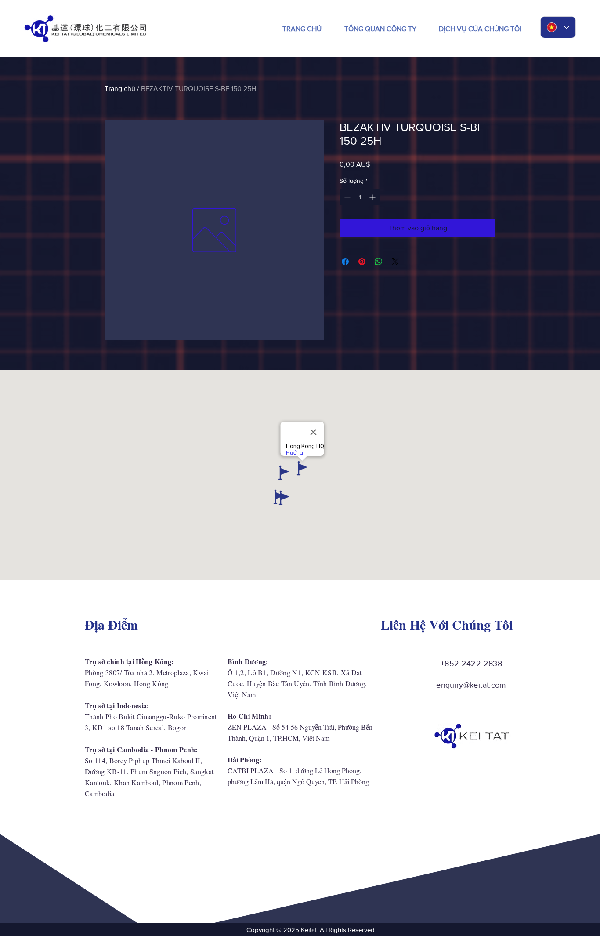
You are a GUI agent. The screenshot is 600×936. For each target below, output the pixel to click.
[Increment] (373, 197)
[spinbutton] (360, 197)
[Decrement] (346, 197)
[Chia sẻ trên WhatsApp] (378, 261)
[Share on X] (395, 261)
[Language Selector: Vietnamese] (558, 27)
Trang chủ (120, 88)
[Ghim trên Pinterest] (362, 261)
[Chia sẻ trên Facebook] (345, 261)
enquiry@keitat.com (471, 685)
